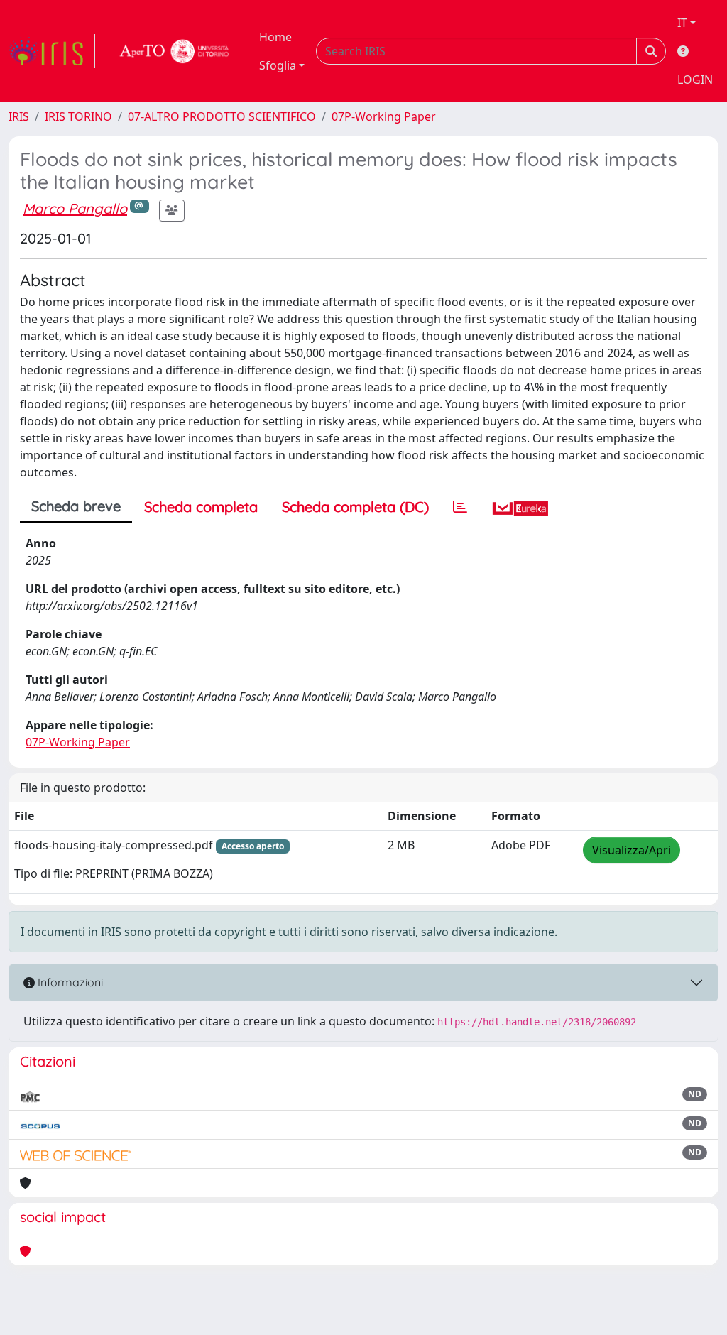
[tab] (460, 507)
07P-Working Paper (384, 116)
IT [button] (682, 23)
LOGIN (695, 79)
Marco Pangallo (75, 208)
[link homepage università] (174, 51)
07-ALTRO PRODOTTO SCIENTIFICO (222, 116)
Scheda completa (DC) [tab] (355, 507)
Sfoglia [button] (277, 65)
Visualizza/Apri (631, 850)
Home (275, 37)
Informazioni (69, 982)
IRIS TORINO (78, 116)
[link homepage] (52, 51)
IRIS (19, 116)
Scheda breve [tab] (76, 506)
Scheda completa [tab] (201, 507)
